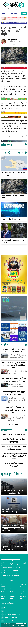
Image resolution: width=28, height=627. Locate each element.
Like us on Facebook (10, 608)
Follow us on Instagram (10, 617)
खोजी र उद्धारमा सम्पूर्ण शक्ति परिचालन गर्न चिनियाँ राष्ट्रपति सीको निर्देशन (14, 456)
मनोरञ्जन (12, 594)
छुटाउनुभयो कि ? (11, 473)
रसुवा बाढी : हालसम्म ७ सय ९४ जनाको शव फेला (12, 547)
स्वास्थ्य (11, 591)
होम (2, 584)
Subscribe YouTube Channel (12, 614)
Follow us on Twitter (10, 611)
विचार (11, 589)
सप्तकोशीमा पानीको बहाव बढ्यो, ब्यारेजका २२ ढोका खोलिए (13, 491)
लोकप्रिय (6, 430)
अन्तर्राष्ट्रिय (3, 589)
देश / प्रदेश (22, 589)
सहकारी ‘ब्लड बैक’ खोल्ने (14, 434)
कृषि (21, 594)
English (24, 13)
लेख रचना (3, 596)
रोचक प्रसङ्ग (13, 596)
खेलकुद (21, 586)
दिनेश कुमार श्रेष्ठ (12, 40)
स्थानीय (12, 586)
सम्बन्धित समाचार (12, 152)
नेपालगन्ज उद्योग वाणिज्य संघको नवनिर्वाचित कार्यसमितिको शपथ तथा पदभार (13, 527)
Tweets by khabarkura (14, 424)
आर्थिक (2, 591)
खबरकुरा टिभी (23, 596)
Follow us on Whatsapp (10, 621)
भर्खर (4, 344)
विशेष (2, 594)
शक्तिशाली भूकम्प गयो (11, 219)
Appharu (22, 625)
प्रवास (2, 599)
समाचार (3, 586)
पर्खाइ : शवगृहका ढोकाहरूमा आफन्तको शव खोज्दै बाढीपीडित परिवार (14, 365)
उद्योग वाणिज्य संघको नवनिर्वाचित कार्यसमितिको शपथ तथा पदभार (14, 410)
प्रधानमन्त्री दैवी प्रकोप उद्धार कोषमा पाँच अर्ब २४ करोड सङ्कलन (14, 510)
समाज (21, 599)
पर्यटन (11, 584)
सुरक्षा (11, 599)
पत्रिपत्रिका (22, 591)
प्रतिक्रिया (6, 144)
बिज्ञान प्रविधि (23, 584)
